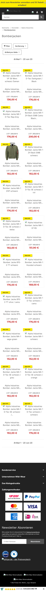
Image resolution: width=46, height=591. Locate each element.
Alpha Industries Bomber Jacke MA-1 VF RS (34, 238)
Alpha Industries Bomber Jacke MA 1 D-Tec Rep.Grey (12, 127)
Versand (33, 583)
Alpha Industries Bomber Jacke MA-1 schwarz (34, 350)
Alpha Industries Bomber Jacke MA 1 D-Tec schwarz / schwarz (34, 424)
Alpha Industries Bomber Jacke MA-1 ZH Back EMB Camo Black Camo (34, 127)
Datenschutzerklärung (33, 532)
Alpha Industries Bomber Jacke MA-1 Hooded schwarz (34, 276)
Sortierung (19, 46)
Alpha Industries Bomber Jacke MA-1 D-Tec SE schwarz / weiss (12, 239)
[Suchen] (41, 17)
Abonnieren (35, 541)
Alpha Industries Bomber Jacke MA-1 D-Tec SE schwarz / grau (12, 387)
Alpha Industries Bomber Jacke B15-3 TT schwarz (12, 276)
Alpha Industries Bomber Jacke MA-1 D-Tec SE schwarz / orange (34, 387)
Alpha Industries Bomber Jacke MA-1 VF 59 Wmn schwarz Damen (12, 90)
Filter (7, 46)
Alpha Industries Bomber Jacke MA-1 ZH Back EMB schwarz (34, 164)
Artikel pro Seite (11, 52)
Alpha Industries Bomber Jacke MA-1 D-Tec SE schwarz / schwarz (12, 424)
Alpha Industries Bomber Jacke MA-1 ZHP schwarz (12, 201)
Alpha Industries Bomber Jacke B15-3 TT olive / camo (12, 313)
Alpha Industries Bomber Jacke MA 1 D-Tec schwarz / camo (34, 313)
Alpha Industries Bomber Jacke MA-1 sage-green (12, 350)
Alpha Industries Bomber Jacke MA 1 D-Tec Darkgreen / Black (34, 90)
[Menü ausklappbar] (3, 12)
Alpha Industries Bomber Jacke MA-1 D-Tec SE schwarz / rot (34, 202)
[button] (33, 12)
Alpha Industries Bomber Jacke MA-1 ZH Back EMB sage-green (12, 164)
